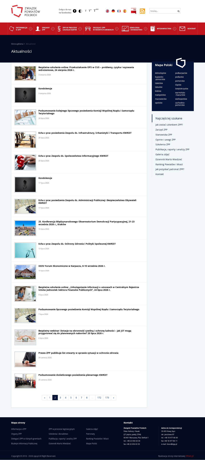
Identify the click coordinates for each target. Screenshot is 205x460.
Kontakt (192, 28)
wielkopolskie (181, 99)
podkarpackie (181, 73)
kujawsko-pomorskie (160, 78)
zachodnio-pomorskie (180, 104)
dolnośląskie (160, 73)
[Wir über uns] (113, 11)
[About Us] (107, 11)
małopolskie (160, 95)
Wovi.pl (190, 455)
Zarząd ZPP (161, 129)
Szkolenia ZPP (163, 144)
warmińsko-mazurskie (180, 93)
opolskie (158, 103)
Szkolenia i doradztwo (136, 28)
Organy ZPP (46, 28)
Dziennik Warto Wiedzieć (169, 159)
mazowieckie (161, 99)
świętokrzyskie (181, 88)
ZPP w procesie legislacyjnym (70, 28)
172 (99, 397)
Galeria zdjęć (162, 154)
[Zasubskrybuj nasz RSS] (142, 10)
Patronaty (90, 434)
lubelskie (159, 83)
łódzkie (158, 91)
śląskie (178, 85)
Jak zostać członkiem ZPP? (169, 124)
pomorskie (180, 81)
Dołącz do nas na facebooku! (65, 11)
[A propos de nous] (119, 11)
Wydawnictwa (164, 28)
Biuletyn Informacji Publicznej (24, 443)
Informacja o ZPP (21, 28)
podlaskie (179, 77)
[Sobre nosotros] (125, 11)
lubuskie (158, 87)
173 (107, 397)
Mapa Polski (163, 65)
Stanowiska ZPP (164, 134)
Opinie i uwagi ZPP (166, 139)
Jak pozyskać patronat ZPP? (170, 169)
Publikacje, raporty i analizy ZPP (172, 149)
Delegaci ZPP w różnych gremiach (103, 28)
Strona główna (17, 44)
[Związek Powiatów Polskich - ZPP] (32, 11)
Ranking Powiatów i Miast (169, 164)
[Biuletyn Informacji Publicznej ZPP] (133, 10)
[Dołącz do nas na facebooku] (74, 11)
